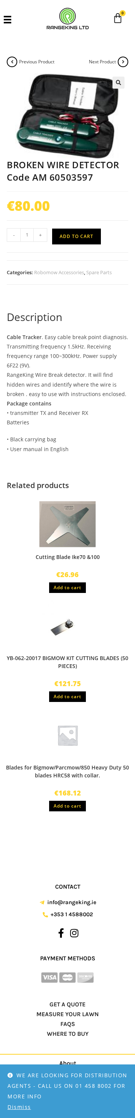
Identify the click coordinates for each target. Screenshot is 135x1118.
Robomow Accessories (59, 272)
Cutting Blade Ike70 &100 (68, 557)
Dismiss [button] (19, 1106)
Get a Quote (68, 1004)
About (67, 1063)
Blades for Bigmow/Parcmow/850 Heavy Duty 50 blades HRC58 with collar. (67, 771)
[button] (118, 83)
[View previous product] (12, 62)
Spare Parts (99, 272)
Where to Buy (67, 1033)
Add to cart (76, 236)
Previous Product (36, 61)
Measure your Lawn (67, 1014)
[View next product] (123, 62)
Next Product (102, 61)
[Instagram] (74, 932)
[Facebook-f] (61, 932)
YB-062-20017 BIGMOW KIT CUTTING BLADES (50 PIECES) (67, 662)
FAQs (67, 1023)
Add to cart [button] (67, 587)
